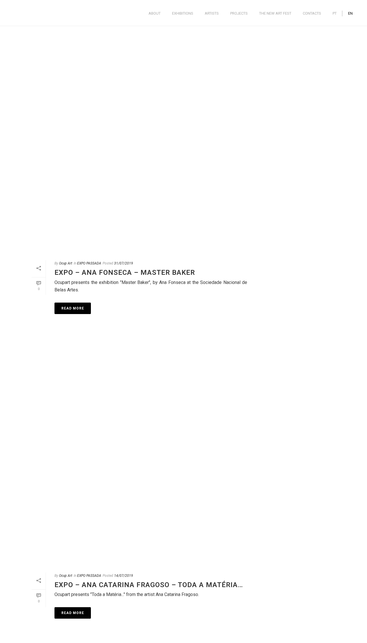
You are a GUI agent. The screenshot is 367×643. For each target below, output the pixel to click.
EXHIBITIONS (182, 13)
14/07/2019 (123, 576)
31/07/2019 (123, 263)
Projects (239, 13)
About (155, 13)
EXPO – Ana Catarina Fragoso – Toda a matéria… (148, 585)
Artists (212, 13)
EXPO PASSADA (89, 263)
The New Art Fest (275, 13)
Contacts (312, 13)
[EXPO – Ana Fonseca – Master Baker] (139, 139)
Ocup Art (65, 263)
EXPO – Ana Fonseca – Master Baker (124, 272)
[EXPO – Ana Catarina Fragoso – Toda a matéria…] (139, 451)
